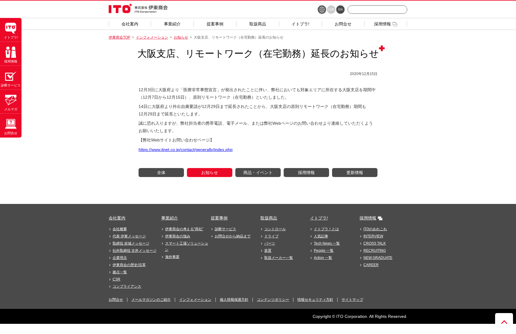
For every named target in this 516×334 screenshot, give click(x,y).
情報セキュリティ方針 (315, 300)
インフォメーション (152, 37)
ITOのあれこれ (375, 229)
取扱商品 (268, 218)
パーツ (269, 243)
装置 (267, 250)
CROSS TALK (374, 243)
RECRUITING (374, 250)
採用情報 (306, 172)
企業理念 (120, 258)
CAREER (371, 265)
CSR (116, 279)
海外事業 (172, 257)
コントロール (275, 229)
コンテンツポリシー (273, 300)
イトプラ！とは (326, 229)
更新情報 (354, 172)
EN (340, 9)
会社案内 (117, 218)
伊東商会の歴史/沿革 (129, 265)
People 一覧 (324, 250)
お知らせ (181, 37)
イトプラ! (319, 218)
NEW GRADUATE (377, 258)
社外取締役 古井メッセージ (134, 250)
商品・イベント (258, 172)
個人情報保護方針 (234, 300)
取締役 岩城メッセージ (131, 243)
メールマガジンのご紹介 (151, 300)
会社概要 (120, 229)
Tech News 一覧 (327, 243)
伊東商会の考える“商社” (184, 229)
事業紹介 (169, 218)
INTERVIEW (373, 236)
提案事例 (219, 218)
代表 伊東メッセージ (129, 236)
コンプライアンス (127, 286)
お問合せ (116, 300)
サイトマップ (352, 300)
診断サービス (225, 229)
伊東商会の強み (177, 236)
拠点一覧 (120, 272)
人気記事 (321, 236)
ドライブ (271, 236)
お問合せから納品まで (233, 236)
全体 (161, 172)
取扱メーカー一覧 (278, 258)
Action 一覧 (323, 258)
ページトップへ (504, 322)
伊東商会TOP (119, 37)
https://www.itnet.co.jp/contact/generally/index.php (186, 149)
